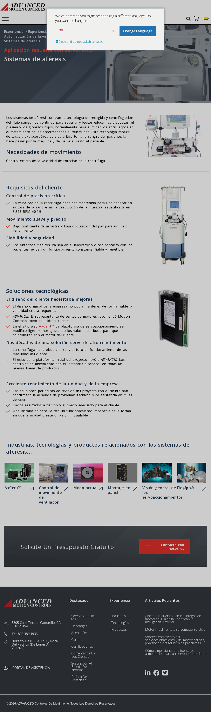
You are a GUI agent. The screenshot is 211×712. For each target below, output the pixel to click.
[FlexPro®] (191, 477)
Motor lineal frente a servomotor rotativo (175, 629)
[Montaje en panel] (122, 479)
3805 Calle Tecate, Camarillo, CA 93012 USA (36, 624)
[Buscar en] (189, 18)
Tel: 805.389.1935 (25, 634)
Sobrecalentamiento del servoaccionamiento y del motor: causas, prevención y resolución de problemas (175, 640)
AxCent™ (46, 326)
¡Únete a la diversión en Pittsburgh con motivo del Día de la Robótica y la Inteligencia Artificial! (173, 619)
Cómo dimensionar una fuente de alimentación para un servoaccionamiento (175, 652)
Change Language (137, 30)
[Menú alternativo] (5, 19)
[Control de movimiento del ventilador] (53, 484)
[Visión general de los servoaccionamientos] (157, 482)
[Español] (206, 19)
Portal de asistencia (31, 667)
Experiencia (14, 31)
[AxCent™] (19, 477)
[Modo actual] (88, 477)
